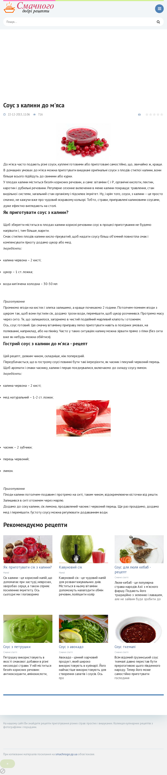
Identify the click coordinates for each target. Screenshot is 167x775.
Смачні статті (122, 577)
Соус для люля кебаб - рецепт (133, 569)
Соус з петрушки (16, 646)
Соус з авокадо (71, 646)
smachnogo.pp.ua (66, 754)
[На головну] (29, 8)
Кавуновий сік (70, 567)
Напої (6, 572)
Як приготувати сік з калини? (27, 567)
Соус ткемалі (125, 646)
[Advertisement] (83, 62)
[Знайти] (158, 21)
